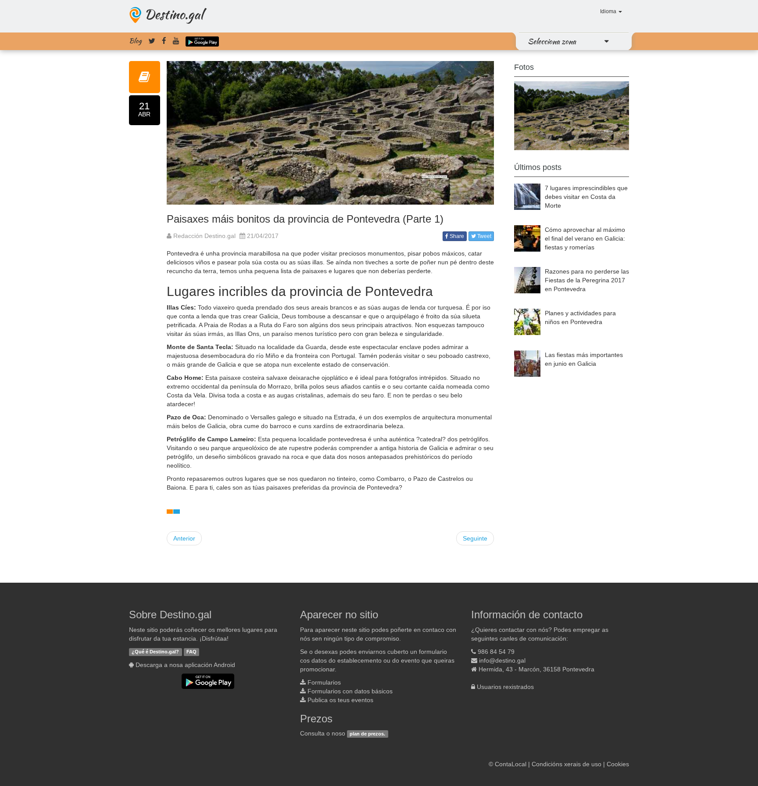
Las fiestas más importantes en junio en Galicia (584, 359)
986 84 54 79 (496, 651)
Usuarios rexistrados (505, 686)
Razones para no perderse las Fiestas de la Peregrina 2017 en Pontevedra (587, 280)
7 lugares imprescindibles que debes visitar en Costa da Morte (586, 196)
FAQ (191, 652)
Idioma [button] (609, 11)
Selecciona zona (552, 41)
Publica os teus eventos (340, 699)
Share (456, 236)
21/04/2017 (263, 235)
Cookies (618, 764)
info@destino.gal (502, 660)
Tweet (483, 236)
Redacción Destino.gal (204, 235)
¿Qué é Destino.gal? (155, 652)
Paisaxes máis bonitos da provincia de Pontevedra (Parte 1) (305, 219)
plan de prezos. (367, 733)
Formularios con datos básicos (350, 691)
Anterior (184, 538)
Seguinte (475, 538)
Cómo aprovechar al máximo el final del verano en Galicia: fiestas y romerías (585, 238)
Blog (135, 41)
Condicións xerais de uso (566, 764)
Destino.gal (173, 14)
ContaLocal (510, 764)
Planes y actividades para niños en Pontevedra (580, 317)
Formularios (324, 682)
